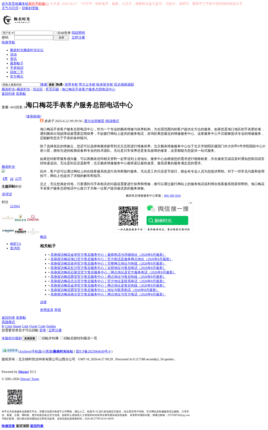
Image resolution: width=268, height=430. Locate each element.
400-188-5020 (172, 195)
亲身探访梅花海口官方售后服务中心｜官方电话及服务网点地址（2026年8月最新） (111, 259)
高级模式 (8, 322)
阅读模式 (112, 121)
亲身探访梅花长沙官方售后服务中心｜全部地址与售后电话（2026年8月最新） (108, 268)
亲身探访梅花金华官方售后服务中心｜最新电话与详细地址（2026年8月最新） (108, 254)
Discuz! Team (29, 379)
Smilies (51, 326)
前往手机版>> (38, 3)
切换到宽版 (30, 8)
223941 (15, 206)
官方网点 (16, 76)
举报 (57, 310)
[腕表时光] (17, 23)
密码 (5, 37)
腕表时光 (27, 50)
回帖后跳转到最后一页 (80, 338)
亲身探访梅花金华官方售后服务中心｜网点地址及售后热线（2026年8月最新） (108, 285)
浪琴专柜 (71, 84)
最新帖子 (16, 63)
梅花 (43, 237)
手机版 (37, 351)
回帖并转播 (50, 338)
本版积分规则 (12, 338)
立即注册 (78, 37)
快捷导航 (8, 42)
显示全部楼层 (94, 121)
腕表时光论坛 (63, 351)
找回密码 (78, 32)
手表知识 (16, 67)
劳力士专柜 (87, 84)
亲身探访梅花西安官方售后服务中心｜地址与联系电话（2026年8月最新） (104, 290)
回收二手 (16, 72)
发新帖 (21, 93)
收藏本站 (21, 3)
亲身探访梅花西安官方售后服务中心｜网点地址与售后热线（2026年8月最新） (108, 276)
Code (41, 326)
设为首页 (8, 3)
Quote (33, 326)
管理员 (7, 194)
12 (11, 179)
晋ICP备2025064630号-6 (93, 351)
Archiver (25, 351)
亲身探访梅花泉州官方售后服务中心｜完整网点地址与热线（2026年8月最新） (108, 263)
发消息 (15, 248)
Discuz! (23, 372)
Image (17, 326)
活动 (13, 54)
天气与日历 (10, 8)
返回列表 (8, 93)
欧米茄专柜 (104, 84)
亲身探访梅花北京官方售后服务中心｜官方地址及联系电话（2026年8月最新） (108, 281)
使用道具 (46, 310)
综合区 (38, 89)
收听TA (15, 244)
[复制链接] (33, 116)
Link (25, 326)
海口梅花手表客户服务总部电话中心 (88, 89)
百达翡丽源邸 (124, 84)
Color (8, 326)
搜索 (43, 84)
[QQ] (10, 351)
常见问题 (52, 89)
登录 (42, 330)
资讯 (13, 59)
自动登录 (64, 33)
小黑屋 (47, 351)
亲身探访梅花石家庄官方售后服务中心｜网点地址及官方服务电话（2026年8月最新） (113, 272)
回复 (43, 302)
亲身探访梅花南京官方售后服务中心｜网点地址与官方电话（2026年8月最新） (108, 294)
